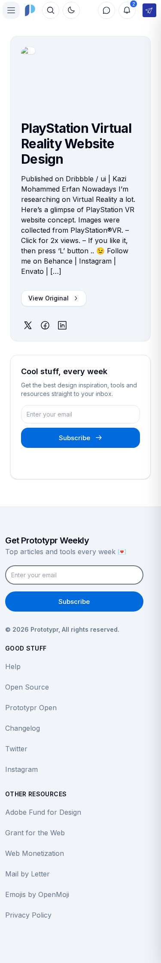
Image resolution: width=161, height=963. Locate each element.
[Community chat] (106, 10)
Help (13, 666)
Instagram (21, 769)
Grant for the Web (35, 832)
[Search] (50, 10)
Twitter (16, 748)
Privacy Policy (28, 915)
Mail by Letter (27, 874)
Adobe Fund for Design (43, 812)
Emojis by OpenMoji (37, 894)
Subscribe (74, 438)
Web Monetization (34, 853)
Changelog (22, 728)
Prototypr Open (31, 707)
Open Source (27, 687)
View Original (48, 298)
